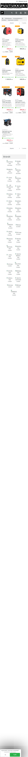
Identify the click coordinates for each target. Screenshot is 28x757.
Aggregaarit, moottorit (13, 20)
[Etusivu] (3, 18)
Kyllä (15, 754)
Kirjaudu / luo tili (23, 1)
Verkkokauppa (8, 18)
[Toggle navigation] (12, 12)
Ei (5, 754)
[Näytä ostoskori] (25, 12)
